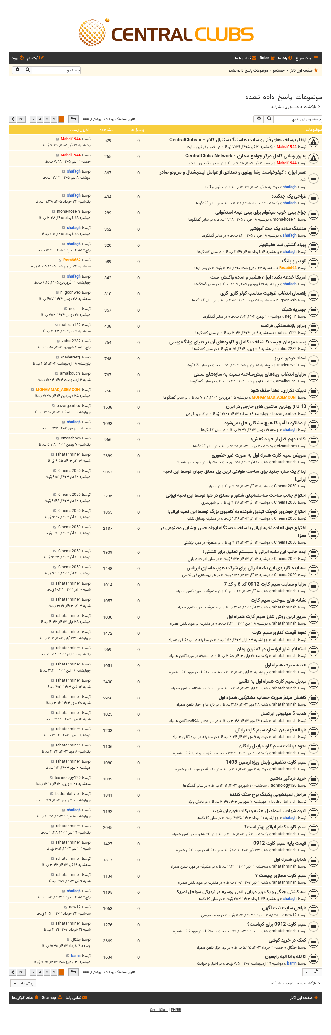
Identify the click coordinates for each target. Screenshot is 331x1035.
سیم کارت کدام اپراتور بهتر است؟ (275, 827)
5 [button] (33, 119)
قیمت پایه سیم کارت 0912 (279, 843)
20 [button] (21, 119)
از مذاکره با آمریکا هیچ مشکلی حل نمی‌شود (265, 423)
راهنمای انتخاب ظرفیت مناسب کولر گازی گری (263, 293)
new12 (291, 915)
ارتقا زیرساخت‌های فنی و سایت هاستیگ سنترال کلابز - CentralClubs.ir (237, 140)
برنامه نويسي (210, 915)
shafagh (290, 187)
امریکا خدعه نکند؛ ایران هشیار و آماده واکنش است (258, 277)
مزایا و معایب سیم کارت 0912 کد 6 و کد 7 (265, 584)
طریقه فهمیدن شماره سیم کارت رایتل (270, 730)
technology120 (284, 785)
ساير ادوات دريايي (201, 559)
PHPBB (176, 1010)
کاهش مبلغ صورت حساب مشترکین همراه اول (262, 697)
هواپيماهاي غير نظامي (199, 575)
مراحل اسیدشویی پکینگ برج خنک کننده (268, 795)
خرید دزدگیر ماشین (288, 778)
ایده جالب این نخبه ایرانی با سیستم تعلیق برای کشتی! (254, 552)
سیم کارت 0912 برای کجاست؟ (276, 924)
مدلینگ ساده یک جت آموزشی (278, 229)
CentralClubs (159, 1010)
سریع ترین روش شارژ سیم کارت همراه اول (266, 616)
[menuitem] (286, 58)
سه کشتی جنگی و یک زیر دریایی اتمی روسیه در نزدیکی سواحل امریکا (241, 892)
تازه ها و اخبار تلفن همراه (195, 704)
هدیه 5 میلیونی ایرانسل (283, 714)
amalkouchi (286, 381)
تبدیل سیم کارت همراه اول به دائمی (272, 681)
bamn (292, 964)
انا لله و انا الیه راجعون (285, 957)
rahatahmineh (284, 462)
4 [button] (40, 119)
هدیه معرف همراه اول (285, 665)
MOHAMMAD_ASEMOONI (274, 397)
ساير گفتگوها (206, 203)
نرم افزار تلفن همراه (211, 947)
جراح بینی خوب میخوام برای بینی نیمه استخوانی (260, 212)
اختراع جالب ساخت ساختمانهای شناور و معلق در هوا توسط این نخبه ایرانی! (235, 495)
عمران (212, 486)
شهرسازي (208, 502)
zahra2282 (287, 349)
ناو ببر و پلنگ (294, 261)
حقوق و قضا (214, 187)
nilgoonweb (286, 300)
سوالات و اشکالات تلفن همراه (193, 688)
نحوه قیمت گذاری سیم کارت (279, 633)
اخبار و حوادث (207, 964)
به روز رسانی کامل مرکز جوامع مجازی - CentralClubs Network (245, 156)
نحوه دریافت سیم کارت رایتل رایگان (272, 746)
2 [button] (54, 119)
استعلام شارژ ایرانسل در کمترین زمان (271, 649)
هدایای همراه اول (290, 859)
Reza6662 (288, 268)
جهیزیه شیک (294, 309)
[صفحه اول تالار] (165, 32)
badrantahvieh (284, 802)
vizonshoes (287, 446)
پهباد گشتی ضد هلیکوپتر (282, 245)
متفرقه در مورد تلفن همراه (197, 462)
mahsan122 (286, 333)
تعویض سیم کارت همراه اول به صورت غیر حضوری (259, 455)
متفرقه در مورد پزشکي (200, 543)
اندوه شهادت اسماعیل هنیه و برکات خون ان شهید (259, 811)
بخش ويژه (196, 802)
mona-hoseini (285, 219)
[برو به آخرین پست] (57, 139)
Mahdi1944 (287, 147)
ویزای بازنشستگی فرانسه (283, 326)
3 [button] (47, 119)
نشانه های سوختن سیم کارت (278, 600)
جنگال (292, 947)
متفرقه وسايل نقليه (201, 519)
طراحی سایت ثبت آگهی (284, 908)
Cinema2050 (285, 486)
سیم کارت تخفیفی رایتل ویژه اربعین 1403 (266, 762)
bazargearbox (284, 414)
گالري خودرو (195, 414)
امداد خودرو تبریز (290, 358)
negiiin (291, 316)
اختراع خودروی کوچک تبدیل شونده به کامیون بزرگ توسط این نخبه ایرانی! (236, 512)
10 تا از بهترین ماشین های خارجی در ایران (266, 407)
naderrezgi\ (287, 365)
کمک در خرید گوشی (287, 940)
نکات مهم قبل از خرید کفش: (278, 439)
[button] (73, 119)
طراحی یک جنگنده (289, 196)
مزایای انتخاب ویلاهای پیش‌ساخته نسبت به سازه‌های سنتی (250, 374)
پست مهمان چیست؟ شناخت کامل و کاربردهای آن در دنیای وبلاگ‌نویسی (237, 342)
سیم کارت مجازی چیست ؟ (280, 876)
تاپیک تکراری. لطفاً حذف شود (278, 390)
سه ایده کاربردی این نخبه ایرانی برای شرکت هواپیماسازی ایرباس (246, 568)
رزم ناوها (200, 268)
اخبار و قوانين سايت (202, 147)
